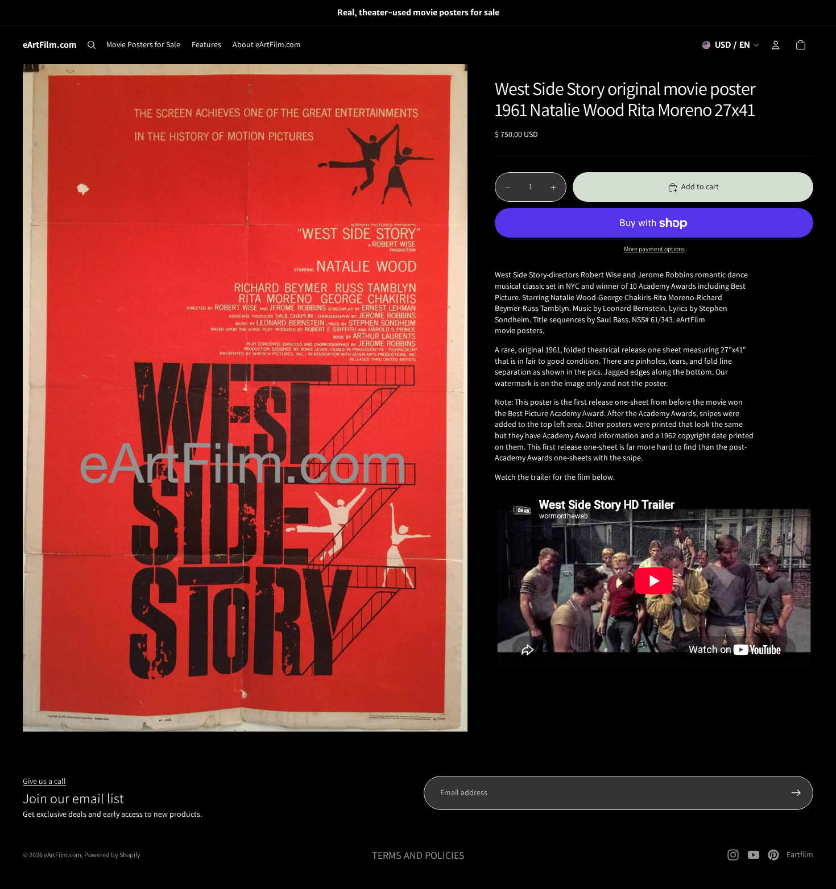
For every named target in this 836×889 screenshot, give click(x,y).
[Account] (775, 44)
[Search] (91, 44)
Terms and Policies (418, 855)
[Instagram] (733, 855)
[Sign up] (796, 793)
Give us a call (44, 781)
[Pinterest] (773, 855)
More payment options (654, 248)
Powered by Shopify (112, 854)
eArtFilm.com (62, 854)
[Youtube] (753, 855)
